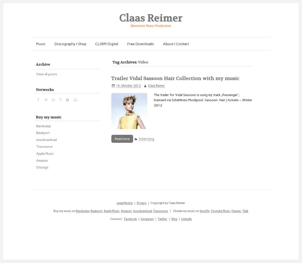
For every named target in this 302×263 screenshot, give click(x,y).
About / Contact (176, 44)
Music (41, 44)
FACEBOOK (39, 99)
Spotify (204, 211)
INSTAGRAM (68, 99)
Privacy (141, 203)
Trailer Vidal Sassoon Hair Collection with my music (175, 78)
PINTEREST (61, 99)
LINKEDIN (53, 99)
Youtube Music (220, 211)
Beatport (43, 133)
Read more (122, 139)
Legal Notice (125, 203)
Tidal (245, 211)
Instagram (147, 219)
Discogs (42, 167)
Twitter (162, 219)
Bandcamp (43, 126)
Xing (174, 219)
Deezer (236, 211)
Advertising (146, 139)
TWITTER (46, 99)
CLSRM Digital (106, 44)
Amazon (42, 160)
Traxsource (44, 147)
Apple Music (45, 154)
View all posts (46, 74)
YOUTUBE (76, 99)
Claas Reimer (156, 86)
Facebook (130, 219)
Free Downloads (140, 44)
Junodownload (46, 140)
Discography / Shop (70, 44)
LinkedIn (186, 219)
